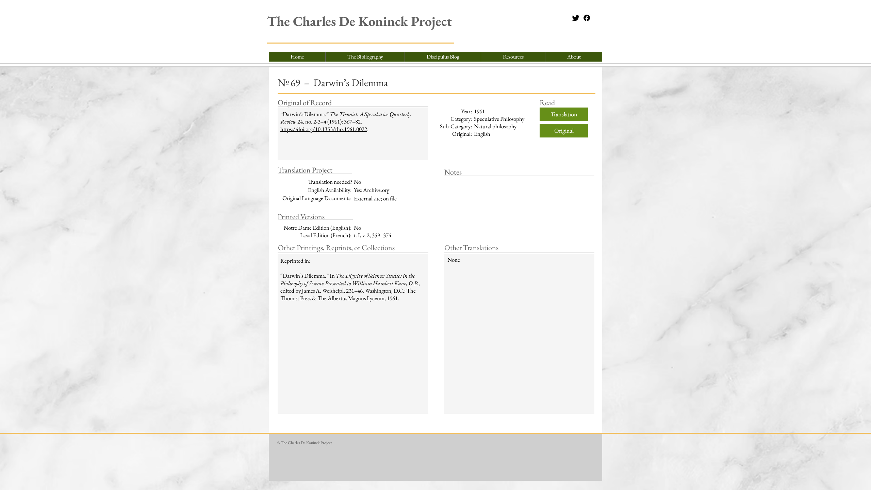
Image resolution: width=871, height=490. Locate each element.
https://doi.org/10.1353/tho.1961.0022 (323, 129)
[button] (513, 57)
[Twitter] (576, 18)
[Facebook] (586, 18)
